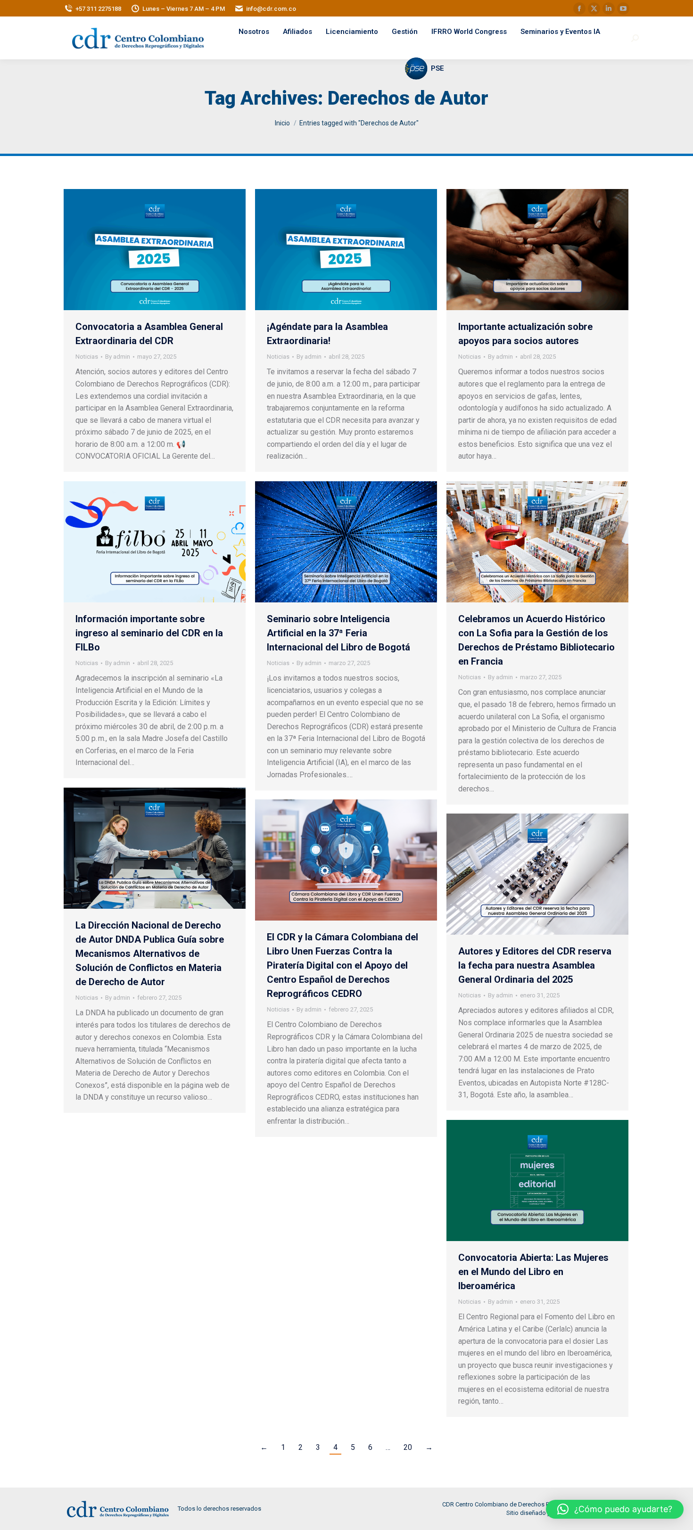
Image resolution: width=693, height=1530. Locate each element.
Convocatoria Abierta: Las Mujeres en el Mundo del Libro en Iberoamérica (533, 1271)
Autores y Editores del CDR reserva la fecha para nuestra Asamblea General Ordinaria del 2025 (534, 965)
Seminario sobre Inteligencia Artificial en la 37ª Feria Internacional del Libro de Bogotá (338, 633)
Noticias (86, 356)
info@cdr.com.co (271, 8)
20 (408, 1447)
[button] (615, 1509)
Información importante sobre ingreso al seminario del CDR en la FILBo (149, 633)
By (117, 356)
